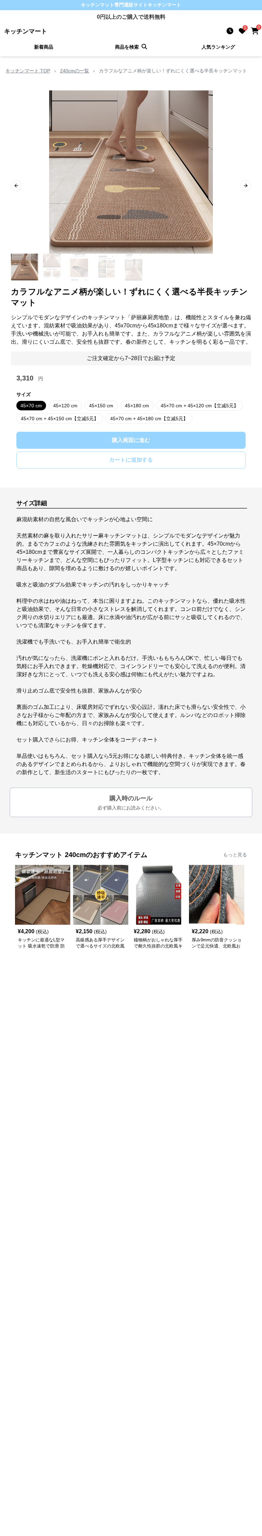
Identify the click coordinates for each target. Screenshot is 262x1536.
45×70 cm (31, 405)
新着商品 (43, 47)
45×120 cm (65, 405)
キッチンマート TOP (27, 70)
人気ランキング (218, 47)
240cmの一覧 (74, 70)
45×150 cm (101, 405)
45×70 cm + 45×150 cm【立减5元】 (60, 418)
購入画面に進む (131, 440)
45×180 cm (137, 405)
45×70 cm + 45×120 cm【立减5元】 (199, 405)
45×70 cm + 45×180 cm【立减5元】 (149, 418)
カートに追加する (131, 460)
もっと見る (235, 854)
